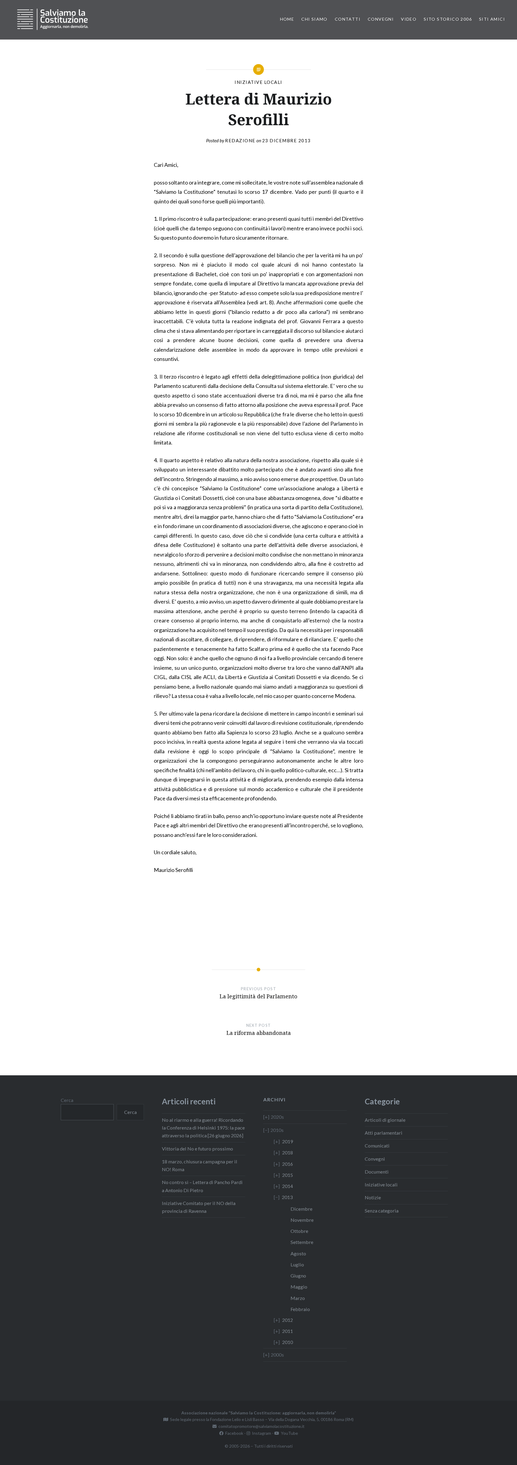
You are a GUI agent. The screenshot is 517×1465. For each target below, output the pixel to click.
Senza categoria (382, 1210)
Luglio (297, 1264)
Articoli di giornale (385, 1120)
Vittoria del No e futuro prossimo (197, 1148)
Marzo (298, 1298)
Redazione (240, 140)
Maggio (299, 1286)
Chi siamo (314, 19)
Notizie (373, 1197)
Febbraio (300, 1309)
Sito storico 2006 (448, 19)
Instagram (260, 1433)
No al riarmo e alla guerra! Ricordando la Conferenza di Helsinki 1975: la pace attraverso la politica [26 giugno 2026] (203, 1127)
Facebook (233, 1433)
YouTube (288, 1433)
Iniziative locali (258, 82)
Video (408, 19)
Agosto (298, 1253)
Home (287, 19)
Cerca (67, 1100)
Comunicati (377, 1145)
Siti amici (492, 19)
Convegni (381, 19)
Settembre (302, 1242)
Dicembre (301, 1209)
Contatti (348, 19)
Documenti (377, 1171)
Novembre (302, 1220)
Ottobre (299, 1231)
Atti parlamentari (383, 1133)
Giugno (298, 1275)
